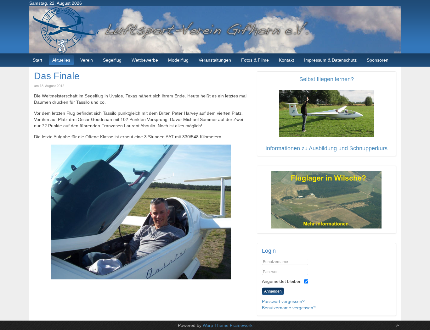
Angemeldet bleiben (282, 281)
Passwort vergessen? (283, 301)
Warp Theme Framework (227, 325)
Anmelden (273, 291)
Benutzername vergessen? (289, 307)
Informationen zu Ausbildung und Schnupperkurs (326, 148)
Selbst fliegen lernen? (326, 79)
